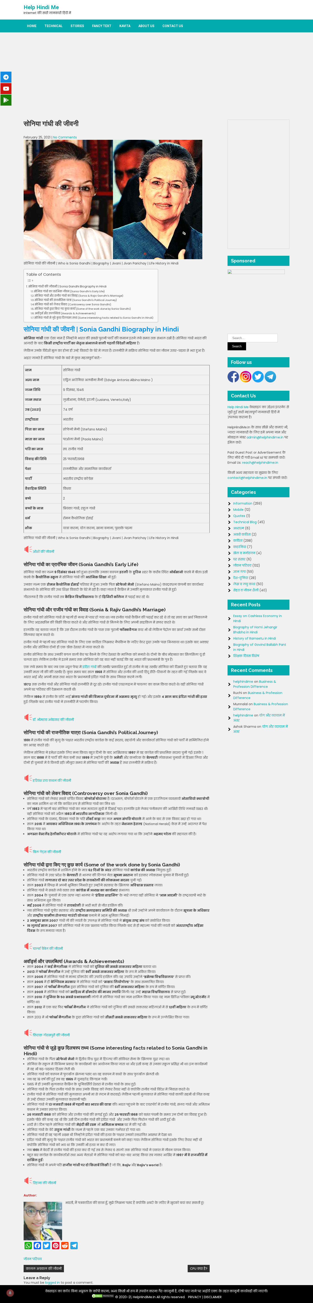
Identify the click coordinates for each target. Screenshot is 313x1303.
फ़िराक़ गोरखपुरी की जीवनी (51, 1035)
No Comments (65, 137)
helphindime (243, 681)
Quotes (239, 516)
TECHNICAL (53, 26)
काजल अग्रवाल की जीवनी (44, 1268)
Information (242, 503)
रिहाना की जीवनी (44, 1183)
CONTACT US (172, 26)
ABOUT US (146, 26)
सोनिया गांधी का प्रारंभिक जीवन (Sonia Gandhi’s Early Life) (69, 291)
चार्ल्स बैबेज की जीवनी (48, 948)
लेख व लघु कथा (244, 584)
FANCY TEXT (101, 26)
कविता (237, 540)
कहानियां (239, 547)
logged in (52, 1282)
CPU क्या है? (198, 1268)
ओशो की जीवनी (43, 551)
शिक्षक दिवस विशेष (246, 656)
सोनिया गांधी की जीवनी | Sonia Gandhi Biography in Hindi (67, 286)
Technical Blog (245, 522)
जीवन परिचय (33, 1259)
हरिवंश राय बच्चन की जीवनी (52, 780)
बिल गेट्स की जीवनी (47, 852)
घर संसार (239, 559)
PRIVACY (194, 1297)
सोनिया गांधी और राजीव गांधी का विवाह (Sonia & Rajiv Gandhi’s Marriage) (79, 296)
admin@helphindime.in (265, 437)
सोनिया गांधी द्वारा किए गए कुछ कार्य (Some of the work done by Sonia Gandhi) (83, 309)
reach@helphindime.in (260, 462)
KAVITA (124, 26)
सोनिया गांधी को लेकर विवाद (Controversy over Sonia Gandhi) (73, 304)
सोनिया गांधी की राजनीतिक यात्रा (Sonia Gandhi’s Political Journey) (76, 300)
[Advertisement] (156, 76)
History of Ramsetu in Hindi (254, 638)
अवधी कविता (242, 534)
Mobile (238, 509)
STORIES (77, 26)
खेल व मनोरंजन (244, 553)
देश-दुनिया (240, 578)
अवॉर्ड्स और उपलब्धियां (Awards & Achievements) (65, 313)
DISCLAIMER (213, 1297)
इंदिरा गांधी (89, 667)
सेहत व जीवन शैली (245, 590)
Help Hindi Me (41, 7)
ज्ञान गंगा (239, 571)
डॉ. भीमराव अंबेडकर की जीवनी (53, 719)
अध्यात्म (238, 528)
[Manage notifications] (10, 1293)
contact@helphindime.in (247, 477)
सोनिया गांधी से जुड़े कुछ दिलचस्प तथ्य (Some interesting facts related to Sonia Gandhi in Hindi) (93, 318)
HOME (31, 26)
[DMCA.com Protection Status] (102, 1297)
